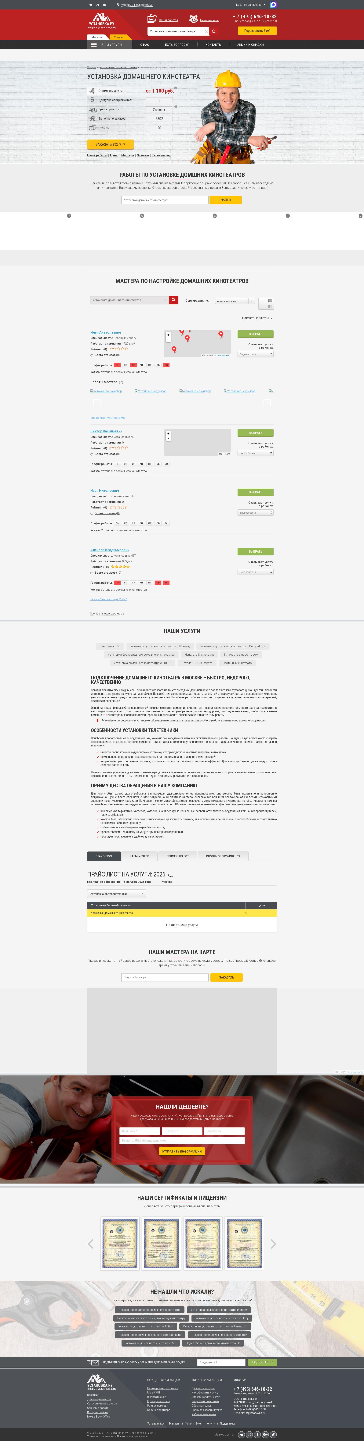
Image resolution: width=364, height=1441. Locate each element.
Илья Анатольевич (105, 332)
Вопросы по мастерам (205, 1401)
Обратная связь (202, 1405)
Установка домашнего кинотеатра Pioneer (219, 1310)
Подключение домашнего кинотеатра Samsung (150, 1335)
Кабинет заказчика (248, 4)
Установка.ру (156, 1423)
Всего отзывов (107, 355)
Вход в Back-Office (98, 1416)
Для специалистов (99, 1399)
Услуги (91, 67)
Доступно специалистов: (115, 100)
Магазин (97, 37)
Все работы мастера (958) (108, 418)
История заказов (97, 1412)
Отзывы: (104, 128)
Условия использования (101, 1436)
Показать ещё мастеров (107, 613)
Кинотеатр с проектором (241, 654)
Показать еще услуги (182, 925)
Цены (114, 155)
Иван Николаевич (104, 491)
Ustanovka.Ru (223, 355)
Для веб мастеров (203, 1388)
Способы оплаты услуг (206, 1396)
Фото (188, 1423)
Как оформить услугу (205, 1392)
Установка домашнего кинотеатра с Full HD (142, 663)
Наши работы (168, 20)
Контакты (213, 45)
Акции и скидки (250, 45)
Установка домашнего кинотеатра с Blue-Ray (160, 646)
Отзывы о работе (97, 1407)
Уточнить (159, 109)
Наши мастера (209, 20)
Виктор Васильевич (106, 431)
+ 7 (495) (255, 16)
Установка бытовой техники (118, 67)
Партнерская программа (162, 1388)
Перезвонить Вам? (257, 31)
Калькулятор (161, 155)
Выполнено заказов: (112, 118)
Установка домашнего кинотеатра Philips (145, 1326)
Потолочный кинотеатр (197, 663)
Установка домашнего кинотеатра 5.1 (151, 1343)
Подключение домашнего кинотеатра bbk (219, 1335)
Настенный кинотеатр (237, 663)
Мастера (127, 155)
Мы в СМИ (153, 1392)
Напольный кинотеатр (199, 654)
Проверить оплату (158, 1401)
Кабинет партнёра (158, 1409)
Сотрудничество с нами (102, 1403)
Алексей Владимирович (109, 550)
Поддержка (227, 1423)
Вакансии (93, 1394)
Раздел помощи (157, 1405)
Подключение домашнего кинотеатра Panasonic (215, 1326)
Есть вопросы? (177, 45)
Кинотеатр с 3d (110, 646)
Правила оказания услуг (207, 1409)
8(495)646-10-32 (256, 1409)
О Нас (144, 45)
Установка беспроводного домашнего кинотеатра (141, 654)
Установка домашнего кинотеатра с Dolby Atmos (233, 646)
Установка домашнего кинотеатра (112, 913)
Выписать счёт (156, 1396)
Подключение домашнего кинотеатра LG (213, 1343)
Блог (199, 1423)
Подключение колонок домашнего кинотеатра (149, 1310)
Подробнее (61, 244)
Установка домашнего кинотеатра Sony (221, 1318)
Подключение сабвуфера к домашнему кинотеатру (151, 1318)
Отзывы (143, 155)
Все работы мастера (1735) (108, 599)
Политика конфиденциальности (135, 1436)
